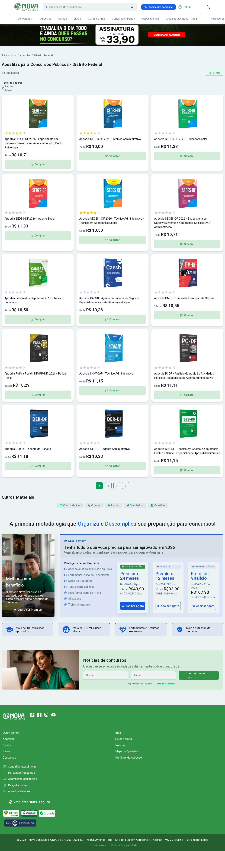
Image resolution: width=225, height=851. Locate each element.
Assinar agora (135, 606)
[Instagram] (46, 715)
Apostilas (45, 18)
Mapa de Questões (177, 18)
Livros (77, 18)
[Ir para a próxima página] (125, 485)
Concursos (24, 18)
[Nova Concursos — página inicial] (26, 7)
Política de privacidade (164, 684)
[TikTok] (32, 715)
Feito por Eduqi (198, 839)
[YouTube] (53, 715)
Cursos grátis (123, 739)
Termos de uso (97, 845)
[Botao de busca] (132, 7)
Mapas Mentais (150, 18)
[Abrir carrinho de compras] (208, 7)
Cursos (62, 18)
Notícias (120, 745)
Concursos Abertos (123, 18)
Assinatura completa (161, 7)
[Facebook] (39, 715)
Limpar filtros (9, 88)
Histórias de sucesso (128, 757)
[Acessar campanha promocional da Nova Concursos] (112, 35)
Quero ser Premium (30, 609)
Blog (118, 732)
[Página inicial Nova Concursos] (14, 716)
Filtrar (216, 72)
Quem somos (11, 732)
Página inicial (9, 55)
